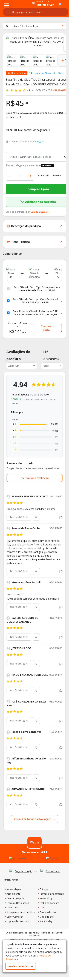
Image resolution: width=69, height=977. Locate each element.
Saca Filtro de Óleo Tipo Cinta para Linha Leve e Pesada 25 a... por (37, 289)
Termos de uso (47, 912)
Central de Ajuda (15, 898)
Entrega (43, 889)
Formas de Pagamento (51, 893)
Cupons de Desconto (17, 921)
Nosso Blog (45, 898)
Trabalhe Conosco (49, 902)
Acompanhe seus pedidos (20, 912)
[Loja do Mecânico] (15, 3)
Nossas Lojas (13, 889)
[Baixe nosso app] (17, 858)
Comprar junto (46, 328)
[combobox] (35, 12)
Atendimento (13, 893)
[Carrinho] (57, 2)
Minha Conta (13, 907)
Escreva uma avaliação (35, 478)
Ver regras (38, 141)
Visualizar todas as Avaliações (33, 819)
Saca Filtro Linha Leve (26, 26)
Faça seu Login (23, 871)
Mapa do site (46, 916)
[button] (60, 517)
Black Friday (45, 921)
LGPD (42, 907)
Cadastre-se (53, 871)
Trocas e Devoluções (17, 902)
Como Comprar (14, 916)
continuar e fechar (20, 966)
